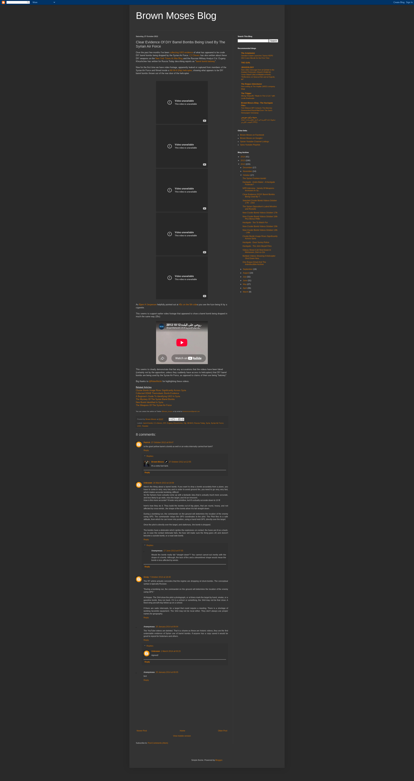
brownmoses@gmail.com (191, 411)
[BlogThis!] (173, 419)
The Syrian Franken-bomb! (254, 178)
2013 (243, 160)
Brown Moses (151, 419)
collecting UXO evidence (182, 52)
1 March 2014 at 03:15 (171, 651)
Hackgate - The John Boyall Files (257, 246)
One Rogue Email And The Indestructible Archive (254, 263)
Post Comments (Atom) (158, 743)
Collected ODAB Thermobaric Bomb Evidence (157, 393)
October (246, 175)
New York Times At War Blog (169, 58)
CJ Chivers (194, 55)
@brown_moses (167, 411)
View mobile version (182, 736)
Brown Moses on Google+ (251, 138)
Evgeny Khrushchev (175, 423)
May (245, 284)
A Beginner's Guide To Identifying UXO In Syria (158, 396)
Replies (150, 456)
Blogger (218, 760)
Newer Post (142, 731)
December (248, 167)
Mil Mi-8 (190, 423)
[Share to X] (176, 419)
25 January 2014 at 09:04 (167, 627)
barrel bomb (148, 423)
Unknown (148, 483)
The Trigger (246, 93)
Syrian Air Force (217, 423)
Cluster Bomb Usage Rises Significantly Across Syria (161, 390)
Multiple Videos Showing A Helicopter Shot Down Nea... (259, 257)
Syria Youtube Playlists (250, 145)
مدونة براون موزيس (249, 117)
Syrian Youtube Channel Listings (254, 141)
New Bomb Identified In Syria (149, 402)
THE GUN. (245, 63)
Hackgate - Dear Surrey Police (256, 242)
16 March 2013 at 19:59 (163, 483)
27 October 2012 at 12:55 (180, 462)
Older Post (222, 731)
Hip (185, 423)
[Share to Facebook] (179, 419)
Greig (146, 577)
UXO (139, 426)
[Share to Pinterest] (182, 419)
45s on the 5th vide (188, 304)
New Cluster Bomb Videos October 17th (260, 213)
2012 (243, 164)
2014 (243, 157)
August (246, 273)
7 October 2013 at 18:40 (160, 577)
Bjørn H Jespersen (148, 304)
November (248, 171)
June (245, 280)
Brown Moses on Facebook (252, 135)
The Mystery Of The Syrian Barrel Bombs (155, 399)
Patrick (147, 442)
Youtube (145, 426)
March (246, 292)
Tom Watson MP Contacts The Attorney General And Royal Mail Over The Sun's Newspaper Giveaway (256, 110)
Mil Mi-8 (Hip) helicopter (181, 70)
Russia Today (199, 423)
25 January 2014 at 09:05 (167, 672)
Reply (146, 450)
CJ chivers (158, 423)
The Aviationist (248, 53)
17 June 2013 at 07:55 (173, 551)
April (245, 288)
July (245, 277)
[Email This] (170, 419)
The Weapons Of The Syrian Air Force (154, 405)
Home (182, 731)
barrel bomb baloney (205, 61)
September (248, 269)
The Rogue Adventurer (251, 84)
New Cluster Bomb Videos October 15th (260, 226)
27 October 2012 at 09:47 (162, 442)
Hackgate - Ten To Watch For (255, 222)
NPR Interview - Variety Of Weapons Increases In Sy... (258, 189)
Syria (208, 423)
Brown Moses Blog (176, 15)
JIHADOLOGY (247, 67)
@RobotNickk (156, 381)
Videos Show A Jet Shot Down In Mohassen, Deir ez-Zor (257, 251)
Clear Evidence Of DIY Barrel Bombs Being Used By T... (259, 195)
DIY (164, 423)
